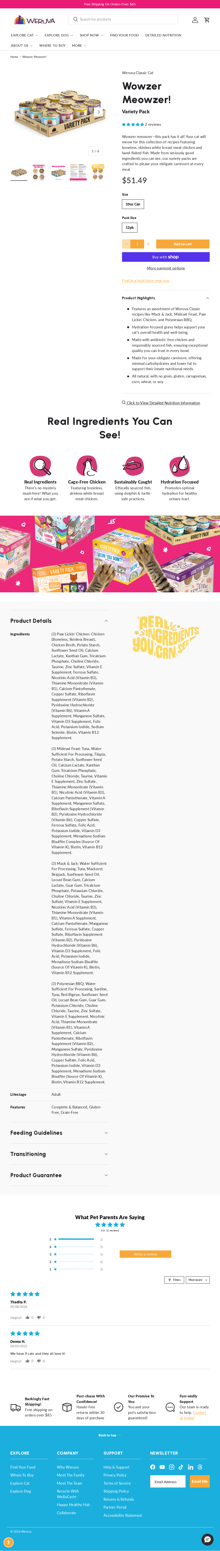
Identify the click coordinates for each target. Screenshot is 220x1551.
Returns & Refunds (119, 1499)
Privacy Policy (115, 1475)
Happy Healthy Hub (73, 1504)
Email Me (200, 1481)
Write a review (145, 1254)
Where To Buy (52, 45)
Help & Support (117, 1467)
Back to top (108, 1435)
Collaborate (66, 1513)
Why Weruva (68, 1467)
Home (14, 56)
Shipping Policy (116, 1491)
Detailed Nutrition (163, 35)
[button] (207, 20)
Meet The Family (70, 1475)
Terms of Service (117, 1483)
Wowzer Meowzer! (34, 56)
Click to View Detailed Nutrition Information (163, 403)
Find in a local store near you (145, 280)
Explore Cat (20, 1483)
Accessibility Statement (123, 1515)
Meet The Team (69, 1483)
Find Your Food (124, 35)
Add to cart (183, 244)
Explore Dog (20, 1491)
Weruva (26, 1531)
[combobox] (122, 19)
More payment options (166, 268)
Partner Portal (115, 1507)
